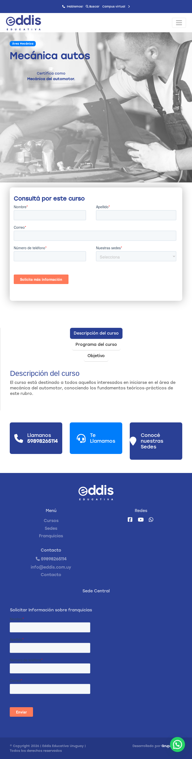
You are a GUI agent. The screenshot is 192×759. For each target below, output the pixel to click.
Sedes (51, 528)
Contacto (51, 574)
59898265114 (53, 559)
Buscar (94, 6)
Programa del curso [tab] (96, 344)
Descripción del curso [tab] (96, 333)
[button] (177, 744)
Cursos (51, 520)
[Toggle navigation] (179, 23)
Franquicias (51, 536)
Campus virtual (114, 6)
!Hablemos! (74, 6)
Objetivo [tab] (96, 355)
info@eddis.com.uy (51, 567)
